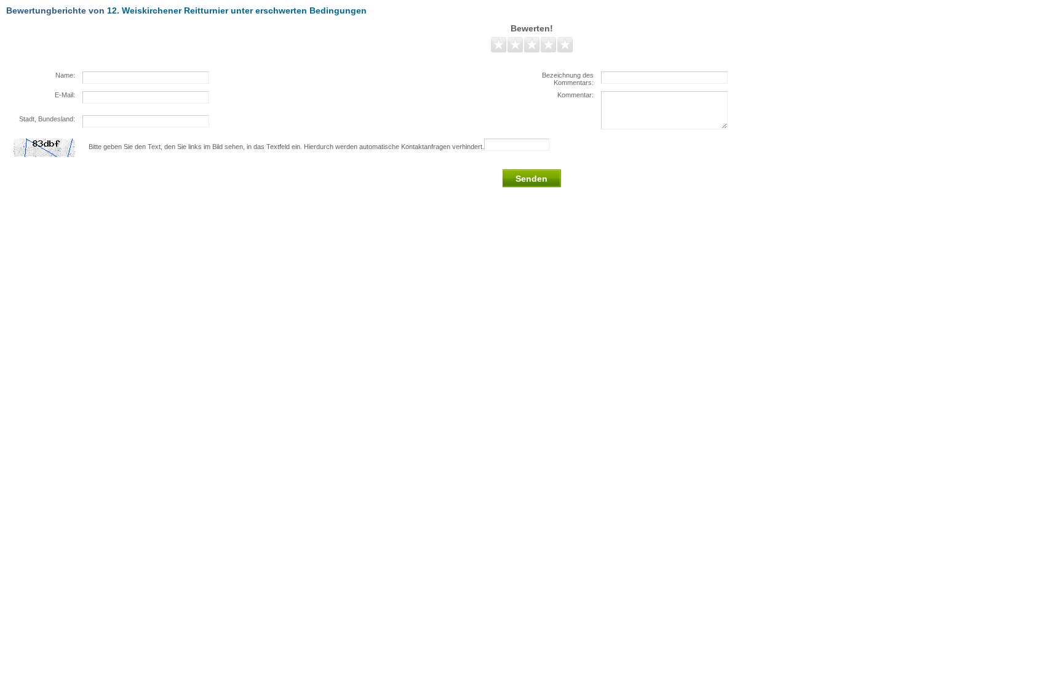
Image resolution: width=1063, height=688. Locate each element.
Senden (531, 179)
